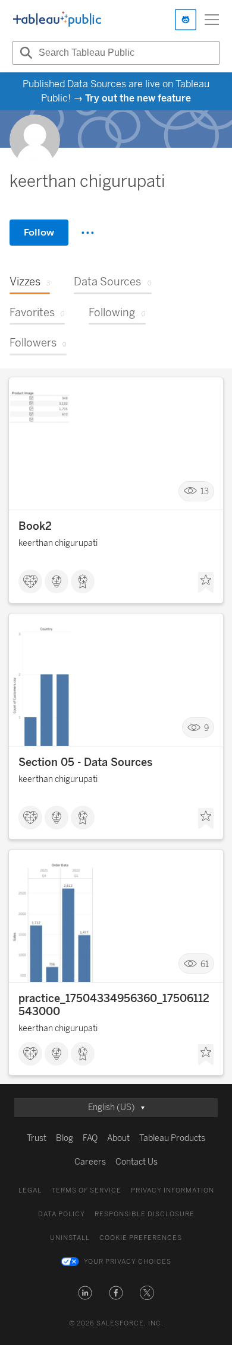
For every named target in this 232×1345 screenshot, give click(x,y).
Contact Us (136, 1162)
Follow (39, 232)
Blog (64, 1138)
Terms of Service (86, 1190)
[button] (85, 1292)
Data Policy (61, 1214)
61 (204, 964)
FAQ (90, 1138)
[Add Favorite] (206, 582)
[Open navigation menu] (211, 19)
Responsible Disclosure (145, 1214)
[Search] (24, 53)
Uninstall (70, 1238)
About (118, 1138)
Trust (36, 1138)
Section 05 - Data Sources (85, 762)
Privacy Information (172, 1190)
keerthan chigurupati (58, 543)
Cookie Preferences (140, 1238)
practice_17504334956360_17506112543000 (113, 1005)
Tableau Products (172, 1138)
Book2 (35, 526)
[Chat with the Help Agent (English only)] (185, 19)
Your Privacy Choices (127, 1261)
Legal (30, 1190)
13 (204, 492)
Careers (90, 1162)
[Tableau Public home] (57, 19)
